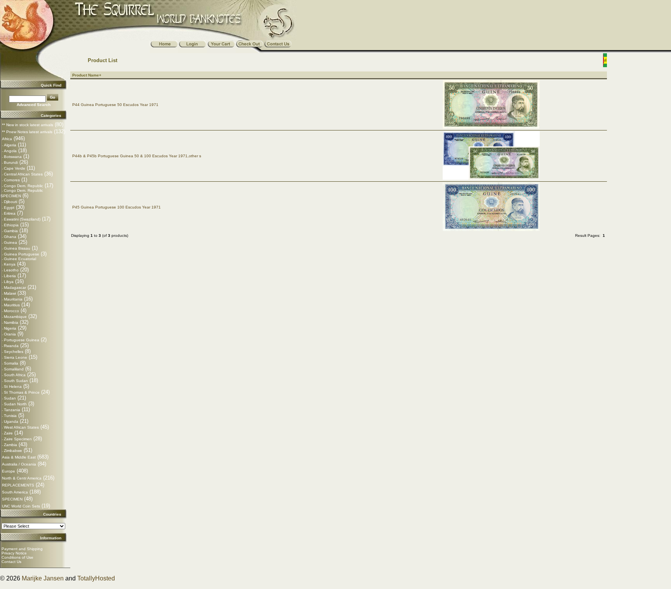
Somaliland (14, 369)
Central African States (23, 174)
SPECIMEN (12, 499)
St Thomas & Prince (22, 392)
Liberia (10, 276)
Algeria (10, 145)
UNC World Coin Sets (21, 506)
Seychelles (13, 351)
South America (15, 492)
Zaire (8, 433)
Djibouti (10, 202)
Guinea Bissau (17, 248)
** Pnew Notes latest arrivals (27, 132)
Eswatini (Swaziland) (22, 219)
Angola (10, 151)
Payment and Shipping (22, 549)
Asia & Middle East (19, 457)
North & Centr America (22, 478)
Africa (7, 139)
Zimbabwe (13, 450)
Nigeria (10, 328)
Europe (8, 471)
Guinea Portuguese (21, 254)
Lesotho (11, 270)
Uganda (11, 421)
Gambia (11, 231)
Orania (10, 334)
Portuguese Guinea (21, 340)
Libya (9, 282)
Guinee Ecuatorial (20, 259)
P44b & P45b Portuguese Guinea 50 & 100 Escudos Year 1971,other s (136, 156)
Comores (12, 180)
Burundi (11, 162)
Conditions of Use (17, 557)
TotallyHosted (96, 578)
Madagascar (15, 287)
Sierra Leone (15, 357)
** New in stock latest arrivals (27, 125)
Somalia (11, 363)
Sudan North (15, 404)
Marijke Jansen (43, 578)
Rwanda (11, 346)
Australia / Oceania (19, 464)
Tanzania (12, 410)
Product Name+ (86, 75)
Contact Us (11, 561)
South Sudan (16, 381)
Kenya (10, 264)
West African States (21, 427)
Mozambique (15, 316)
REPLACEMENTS (18, 485)
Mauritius (12, 305)
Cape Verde (14, 168)
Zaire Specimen (18, 439)
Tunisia (10, 416)
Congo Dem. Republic (23, 186)
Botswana (13, 157)
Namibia (11, 322)
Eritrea (10, 213)
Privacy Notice (14, 553)
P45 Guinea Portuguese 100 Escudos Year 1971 (116, 207)
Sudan (10, 398)
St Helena (13, 386)
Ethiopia (11, 225)
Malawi (10, 293)
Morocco (11, 311)
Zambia (10, 445)
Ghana (10, 237)
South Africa (15, 375)
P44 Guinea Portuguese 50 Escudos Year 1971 (115, 105)
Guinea (10, 242)
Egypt (9, 207)
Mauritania (13, 299)
